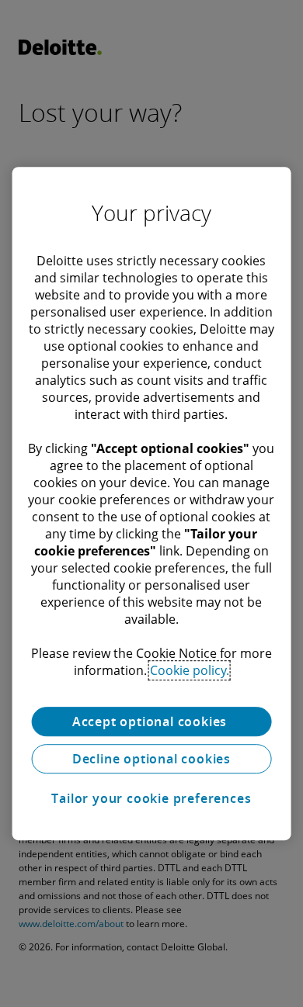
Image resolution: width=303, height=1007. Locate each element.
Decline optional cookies (151, 758)
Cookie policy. (189, 670)
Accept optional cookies (151, 721)
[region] (151, 503)
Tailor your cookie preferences (151, 798)
